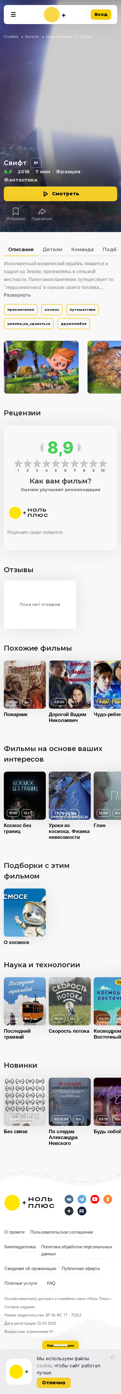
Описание (21, 249)
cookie (44, 1365)
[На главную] (54, 14)
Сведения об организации (30, 1268)
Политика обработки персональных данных (76, 1250)
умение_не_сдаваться (28, 324)
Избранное (15, 219)
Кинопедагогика (20, 1246)
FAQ (51, 1283)
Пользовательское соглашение (61, 1232)
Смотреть (65, 193)
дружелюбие (74, 324)
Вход (101, 14)
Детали (52, 249)
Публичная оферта (81, 1268)
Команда (82, 249)
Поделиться (42, 219)
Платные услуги (20, 1283)
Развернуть (17, 295)
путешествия (82, 310)
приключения (20, 310)
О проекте (14, 1232)
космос (52, 310)
